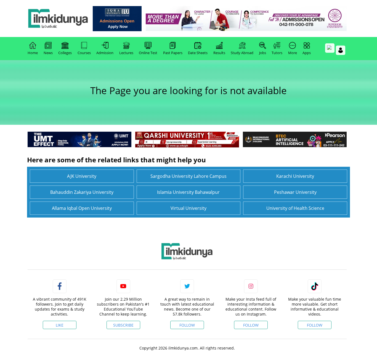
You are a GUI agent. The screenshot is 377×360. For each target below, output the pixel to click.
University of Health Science (295, 208)
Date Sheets (198, 52)
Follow (187, 325)
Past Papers (172, 52)
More (292, 52)
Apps (306, 52)
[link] (117, 18)
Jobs (262, 52)
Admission (104, 52)
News (48, 52)
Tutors (277, 52)
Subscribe (123, 325)
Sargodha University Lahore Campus (188, 176)
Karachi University (295, 176)
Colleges (65, 52)
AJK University (81, 176)
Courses (84, 52)
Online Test (148, 52)
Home (33, 52)
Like (59, 325)
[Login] (340, 50)
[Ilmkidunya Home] (58, 18)
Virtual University (188, 208)
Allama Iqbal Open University (82, 208)
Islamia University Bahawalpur (188, 192)
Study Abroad (242, 52)
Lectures (126, 52)
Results (219, 52)
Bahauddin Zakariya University (81, 192)
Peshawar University (295, 192)
